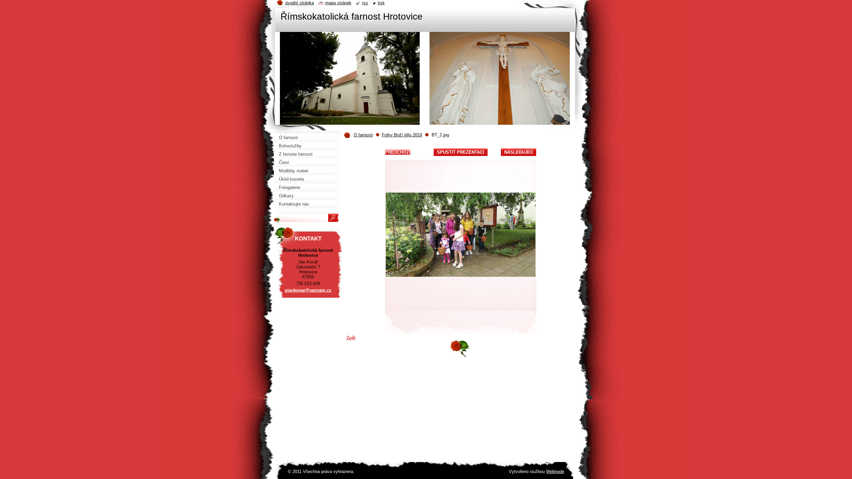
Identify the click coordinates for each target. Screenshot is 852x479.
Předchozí (397, 152)
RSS (365, 2)
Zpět (350, 337)
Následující (518, 152)
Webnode (555, 471)
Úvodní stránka (299, 2)
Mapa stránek (338, 2)
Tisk (381, 2)
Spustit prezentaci (460, 152)
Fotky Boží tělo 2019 (402, 134)
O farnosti (363, 134)
